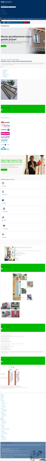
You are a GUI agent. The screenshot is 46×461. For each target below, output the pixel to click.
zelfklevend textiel (3, 400)
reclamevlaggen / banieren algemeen (6, 428)
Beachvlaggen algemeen (4, 410)
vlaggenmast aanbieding (4, 432)
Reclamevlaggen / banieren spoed (5, 429)
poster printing (3, 405)
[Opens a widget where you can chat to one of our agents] (43, 460)
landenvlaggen (3, 416)
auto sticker (3, 401)
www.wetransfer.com (4, 349)
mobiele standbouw (4, 406)
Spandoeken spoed (4, 423)
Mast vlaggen (3, 426)
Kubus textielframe (4, 438)
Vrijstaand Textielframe (4, 439)
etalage (2, 402)
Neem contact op (4, 169)
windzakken (2, 398)
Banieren (3, 427)
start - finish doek (3, 420)
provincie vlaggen (3, 414)
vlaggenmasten (3, 431)
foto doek (3, 404)
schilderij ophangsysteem (4, 403)
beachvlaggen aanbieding (4, 409)
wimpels (2, 399)
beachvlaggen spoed (4, 411)
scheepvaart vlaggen (4, 415)
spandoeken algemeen (4, 421)
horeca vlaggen (2, 397)
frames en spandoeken (4, 422)
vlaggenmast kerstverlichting (5, 433)
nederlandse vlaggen (4, 413)
